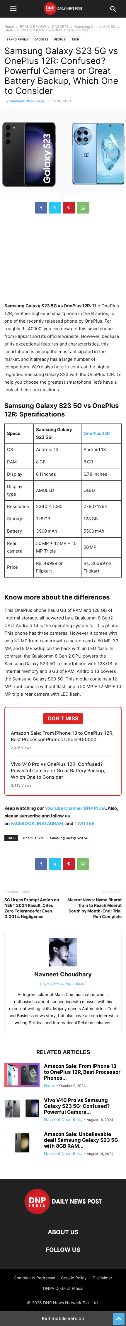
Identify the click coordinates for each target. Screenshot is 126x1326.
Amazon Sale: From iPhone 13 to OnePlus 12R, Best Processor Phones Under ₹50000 (62, 736)
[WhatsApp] (83, 208)
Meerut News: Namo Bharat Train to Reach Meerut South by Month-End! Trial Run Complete (94, 908)
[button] (13, 9)
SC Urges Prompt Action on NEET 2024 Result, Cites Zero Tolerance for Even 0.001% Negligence (31, 908)
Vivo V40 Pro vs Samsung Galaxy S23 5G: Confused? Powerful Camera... (77, 1106)
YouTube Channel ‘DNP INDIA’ (75, 808)
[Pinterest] (69, 208)
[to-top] (119, 1316)
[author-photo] (63, 966)
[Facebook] (41, 208)
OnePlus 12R (97, 433)
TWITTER (84, 823)
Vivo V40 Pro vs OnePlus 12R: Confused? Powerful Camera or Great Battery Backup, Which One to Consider (58, 770)
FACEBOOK (23, 823)
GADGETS (60, 26)
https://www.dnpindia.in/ (63, 983)
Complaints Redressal (34, 1277)
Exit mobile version (63, 1318)
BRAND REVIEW (33, 26)
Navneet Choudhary (27, 101)
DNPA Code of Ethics (63, 1288)
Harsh (49, 1085)
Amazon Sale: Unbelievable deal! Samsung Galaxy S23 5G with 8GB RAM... (81, 1140)
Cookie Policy (74, 1277)
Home (9, 26)
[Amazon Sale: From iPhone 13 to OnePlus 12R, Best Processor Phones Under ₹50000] (22, 1075)
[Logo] (63, 1214)
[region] (63, 261)
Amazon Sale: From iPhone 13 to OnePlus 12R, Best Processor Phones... (82, 1072)
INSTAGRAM (50, 823)
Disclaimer (102, 1277)
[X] (55, 208)
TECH (75, 39)
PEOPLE (59, 39)
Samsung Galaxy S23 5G (69, 838)
